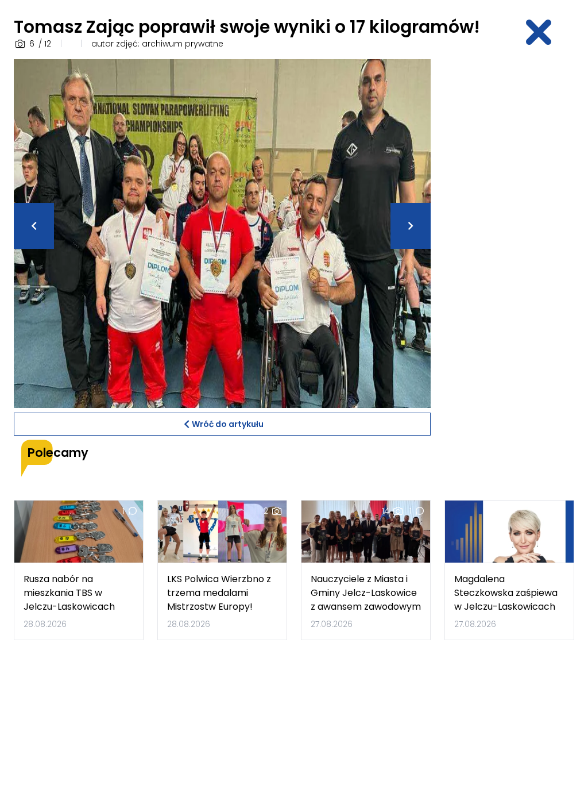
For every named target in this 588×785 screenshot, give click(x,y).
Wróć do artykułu (228, 424)
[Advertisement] (516, 231)
